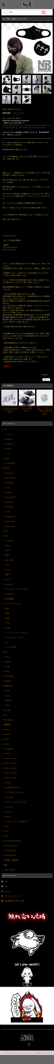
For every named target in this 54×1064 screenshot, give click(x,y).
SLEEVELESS (10, 463)
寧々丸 (8, 816)
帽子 (7, 555)
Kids (5, 652)
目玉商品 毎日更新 (11, 860)
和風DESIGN (8, 686)
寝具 (7, 613)
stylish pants (10, 497)
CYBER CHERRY (9, 870)
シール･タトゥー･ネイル (14, 637)
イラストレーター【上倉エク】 (17, 821)
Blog (6, 886)
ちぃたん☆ (10, 797)
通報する (46, 379)
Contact (7, 891)
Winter (6, 744)
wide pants (10, 502)
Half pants (9, 482)
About (6, 881)
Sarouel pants (11, 478)
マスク (8, 623)
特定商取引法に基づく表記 (14, 901)
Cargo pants (10, 526)
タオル (8, 628)
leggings (9, 492)
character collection (11, 846)
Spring (6, 729)
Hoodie (8, 449)
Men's (6, 836)
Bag (7, 550)
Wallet (8, 570)
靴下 (7, 608)
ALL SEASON (8, 749)
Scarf (8, 565)
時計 (7, 574)
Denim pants (10, 521)
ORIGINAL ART (11, 850)
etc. (7, 642)
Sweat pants (10, 473)
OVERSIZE (7, 681)
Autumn (7, 739)
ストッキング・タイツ (14, 603)
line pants (9, 507)
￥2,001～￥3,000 (10, 758)
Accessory (9, 541)
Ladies (6, 826)
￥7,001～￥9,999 (10, 778)
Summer (7, 734)
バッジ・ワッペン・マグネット (17, 633)
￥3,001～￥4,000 (10, 763)
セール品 (7, 710)
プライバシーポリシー (12, 896)
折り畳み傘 (10, 599)
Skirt (7, 487)
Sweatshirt (10, 444)
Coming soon (8, 720)
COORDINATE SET (10, 855)
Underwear (10, 594)
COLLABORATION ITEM (12, 787)
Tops (5, 429)
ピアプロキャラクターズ (14, 792)
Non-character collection (12, 841)
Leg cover (9, 584)
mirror (8, 579)
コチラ (14, 135)
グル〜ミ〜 (10, 812)
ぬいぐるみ (10, 560)
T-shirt (8, 434)
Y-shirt (8, 453)
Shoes (8, 545)
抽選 (5, 865)
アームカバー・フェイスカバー (17, 589)
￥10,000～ (8, 783)
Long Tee (9, 439)
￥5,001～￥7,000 (10, 773)
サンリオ (9, 807)
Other (8, 512)
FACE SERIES (8, 676)
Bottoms (7, 468)
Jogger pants (10, 516)
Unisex (6, 831)
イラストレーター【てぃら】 (16, 802)
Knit (7, 458)
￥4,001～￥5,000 (10, 768)
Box (5, 715)
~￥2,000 (7, 754)
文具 (7, 618)
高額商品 (7, 725)
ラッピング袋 (10, 647)
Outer (6, 531)
